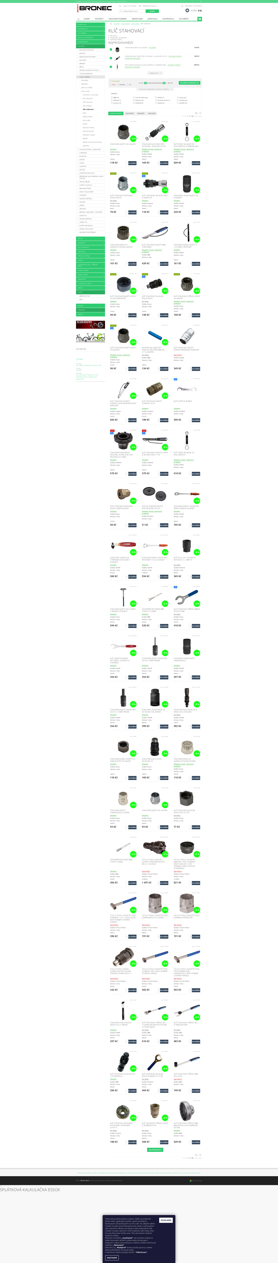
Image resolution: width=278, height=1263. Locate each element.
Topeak (161, 103)
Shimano (139, 100)
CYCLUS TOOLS (141, 97)
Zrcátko (82, 209)
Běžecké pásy (84, 296)
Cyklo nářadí (84, 77)
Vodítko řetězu (85, 199)
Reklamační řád (166, 1173)
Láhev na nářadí (86, 87)
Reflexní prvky (85, 188)
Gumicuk (83, 215)
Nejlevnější (130, 113)
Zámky (81, 205)
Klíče (84, 113)
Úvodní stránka (78, 19)
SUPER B (139, 103)
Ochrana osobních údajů (192, 1173)
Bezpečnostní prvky (87, 57)
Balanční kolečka (86, 50)
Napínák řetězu (85, 219)
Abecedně (151, 113)
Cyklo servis (85, 91)
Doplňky (81, 46)
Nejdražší (140, 113)
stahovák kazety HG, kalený (140, 48)
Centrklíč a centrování (90, 95)
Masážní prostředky (87, 232)
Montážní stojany (89, 135)
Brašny (82, 64)
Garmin (79, 370)
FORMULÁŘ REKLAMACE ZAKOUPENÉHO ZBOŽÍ (143, 1173)
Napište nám (137, 19)
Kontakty (99, 19)
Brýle (81, 67)
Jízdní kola (152, 19)
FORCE (160, 97)
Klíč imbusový (87, 98)
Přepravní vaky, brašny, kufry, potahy (91, 177)
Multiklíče (84, 84)
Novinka (122, 85)
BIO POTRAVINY (83, 247)
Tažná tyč (83, 222)
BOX (81, 299)
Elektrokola (168, 19)
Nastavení (112, 1258)
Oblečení (81, 243)
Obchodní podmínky (118, 19)
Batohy (82, 53)
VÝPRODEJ (81, 310)
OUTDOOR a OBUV (84, 283)
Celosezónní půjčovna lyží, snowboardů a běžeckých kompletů (87, 377)
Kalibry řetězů (88, 117)
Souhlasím (166, 1220)
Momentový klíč (88, 131)
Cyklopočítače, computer (89, 149)
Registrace (198, 6)
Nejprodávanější (116, 113)
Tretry (80, 239)
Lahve (81, 163)
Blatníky (82, 60)
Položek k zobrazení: (189, 83)
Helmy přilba (84, 182)
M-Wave (117, 100)
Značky (80, 314)
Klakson (82, 156)
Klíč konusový (87, 102)
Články (87, 19)
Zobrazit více (154, 73)
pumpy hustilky (85, 185)
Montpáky (84, 80)
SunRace (183, 100)
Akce (114, 85)
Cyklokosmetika (86, 74)
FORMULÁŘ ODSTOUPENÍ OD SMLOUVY (112, 1173)
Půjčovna (81, 252)
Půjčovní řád (177, 1173)
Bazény (80, 306)
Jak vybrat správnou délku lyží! (89, 365)
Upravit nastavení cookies (114, 1180)
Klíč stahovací (88, 109)
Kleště (85, 124)
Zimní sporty (83, 275)
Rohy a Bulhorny (86, 192)
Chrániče (83, 153)
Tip (130, 85)
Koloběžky (184, 19)
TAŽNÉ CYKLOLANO (86, 229)
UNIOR (183, 103)
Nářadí (85, 138)
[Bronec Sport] (94, 8)
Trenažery (82, 279)
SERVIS (80, 288)
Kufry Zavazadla (86, 226)
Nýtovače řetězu (88, 128)
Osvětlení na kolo (87, 173)
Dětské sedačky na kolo (89, 70)
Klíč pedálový (87, 106)
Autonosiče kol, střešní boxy (88, 265)
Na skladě (115, 81)
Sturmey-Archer (163, 100)
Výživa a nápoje (84, 256)
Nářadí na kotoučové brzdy (92, 142)
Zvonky (82, 202)
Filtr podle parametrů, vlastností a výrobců (154, 89)
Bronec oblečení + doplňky (90, 212)
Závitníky (86, 146)
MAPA (95, 1173)
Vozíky (80, 260)
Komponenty (83, 42)
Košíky (82, 160)
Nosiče (82, 170)
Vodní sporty (83, 270)
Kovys (182, 97)
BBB (116, 97)
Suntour (117, 103)
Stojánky (83, 195)
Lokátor (82, 166)
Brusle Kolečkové (85, 37)
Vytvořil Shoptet (197, 1181)
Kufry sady (86, 120)
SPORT (80, 292)
